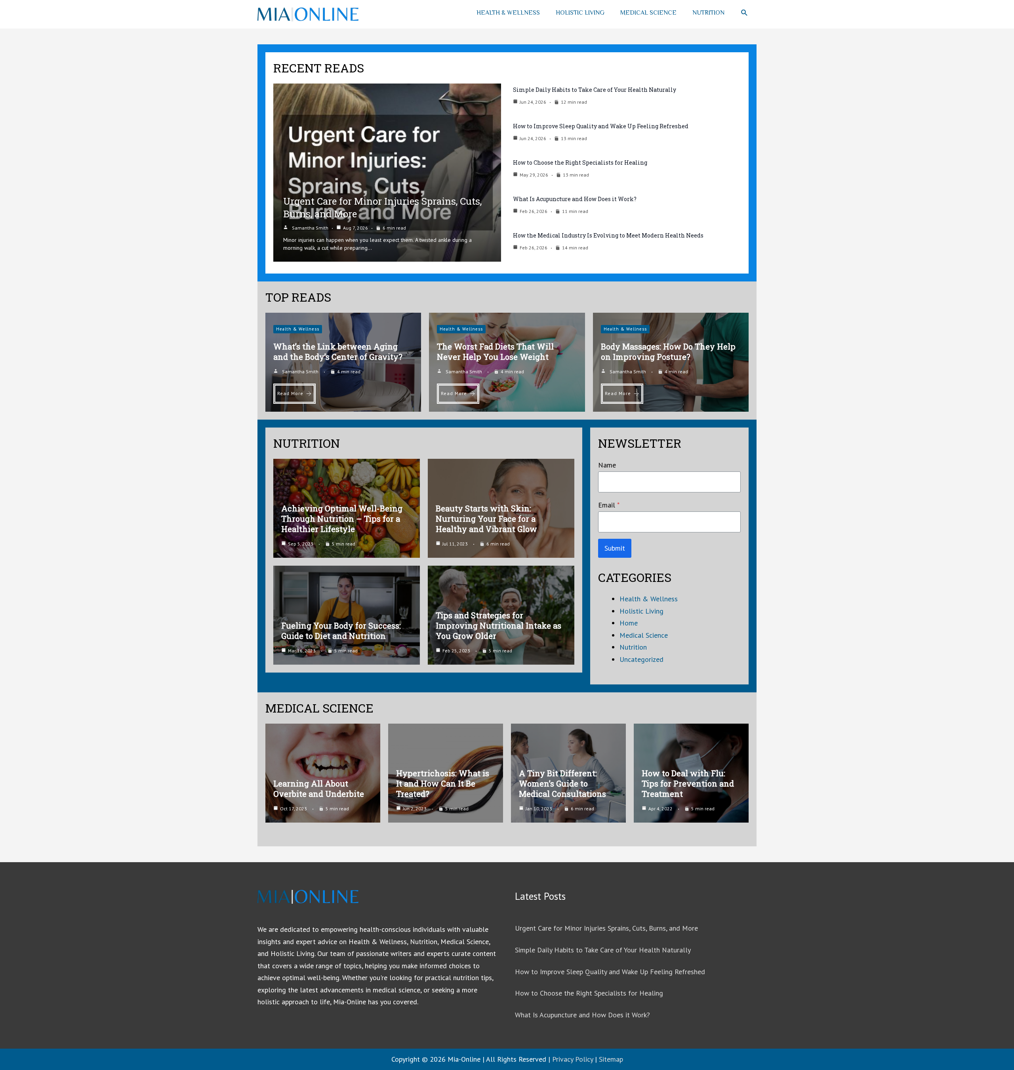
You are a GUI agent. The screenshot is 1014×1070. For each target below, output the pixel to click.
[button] (744, 13)
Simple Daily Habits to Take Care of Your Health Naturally (594, 89)
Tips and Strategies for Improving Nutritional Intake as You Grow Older (498, 625)
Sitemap (611, 1059)
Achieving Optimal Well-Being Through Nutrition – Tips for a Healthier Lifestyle (341, 518)
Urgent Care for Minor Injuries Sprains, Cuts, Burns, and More (606, 928)
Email (608, 504)
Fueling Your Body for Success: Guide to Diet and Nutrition (341, 630)
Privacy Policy (572, 1059)
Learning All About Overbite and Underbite (318, 788)
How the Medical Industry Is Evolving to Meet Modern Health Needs (608, 235)
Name (607, 464)
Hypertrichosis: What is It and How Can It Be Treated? (442, 783)
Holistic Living (580, 12)
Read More (290, 393)
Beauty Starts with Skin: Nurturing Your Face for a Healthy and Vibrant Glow (486, 518)
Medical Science (648, 12)
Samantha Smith (310, 228)
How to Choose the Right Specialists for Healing (580, 162)
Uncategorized (641, 659)
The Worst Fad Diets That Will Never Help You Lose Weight (495, 351)
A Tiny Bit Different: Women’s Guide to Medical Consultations (562, 783)
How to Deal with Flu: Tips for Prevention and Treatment (688, 783)
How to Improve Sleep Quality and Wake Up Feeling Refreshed (600, 126)
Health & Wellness (508, 12)
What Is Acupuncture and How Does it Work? (575, 199)
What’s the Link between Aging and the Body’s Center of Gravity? (337, 351)
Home (628, 622)
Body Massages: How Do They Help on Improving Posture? (668, 351)
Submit (614, 548)
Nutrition (708, 12)
